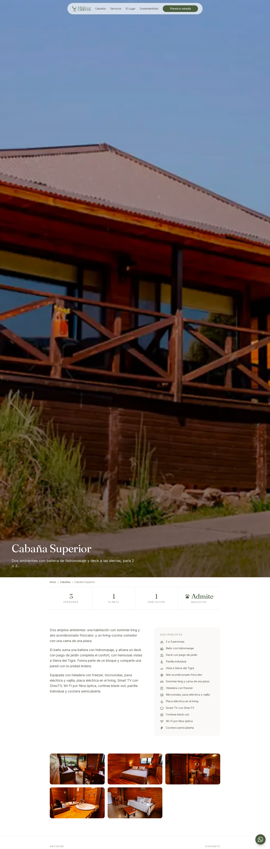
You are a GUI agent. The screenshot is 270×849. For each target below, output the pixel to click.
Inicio (53, 582)
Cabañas (100, 8)
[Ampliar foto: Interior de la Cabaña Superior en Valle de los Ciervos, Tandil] (77, 769)
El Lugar (130, 8)
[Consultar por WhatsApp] (260, 839)
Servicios (115, 8)
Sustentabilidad (149, 8)
